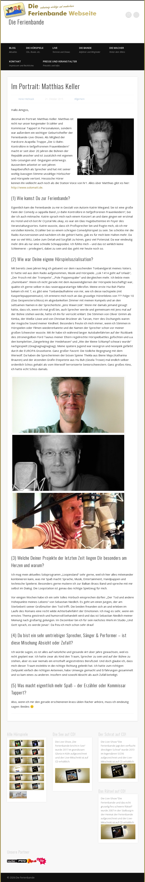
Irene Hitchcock (26, 99)
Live (61, 49)
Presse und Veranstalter (60, 63)
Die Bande (89, 49)
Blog (13, 49)
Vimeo (121, 15)
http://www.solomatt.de (26, 187)
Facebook (105, 15)
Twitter (113, 15)
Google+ (129, 15)
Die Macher (117, 49)
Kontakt (21, 63)
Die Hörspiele (34, 49)
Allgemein (79, 99)
